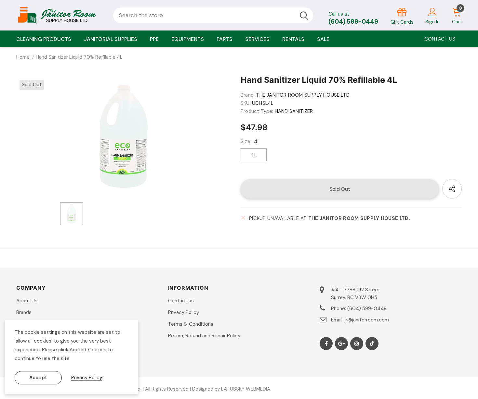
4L (253, 155)
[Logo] (59, 15)
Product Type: (257, 111)
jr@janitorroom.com (367, 320)
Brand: (248, 95)
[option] (123, 136)
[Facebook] (326, 343)
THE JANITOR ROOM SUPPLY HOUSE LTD (303, 95)
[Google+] (341, 343)
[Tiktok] (371, 343)
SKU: (246, 103)
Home (23, 57)
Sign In (432, 21)
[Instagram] (356, 343)
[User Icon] (432, 11)
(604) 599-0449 (353, 22)
